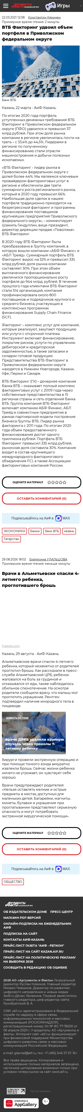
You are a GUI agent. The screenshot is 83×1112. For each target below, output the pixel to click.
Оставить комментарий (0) (41, 498)
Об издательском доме (25, 912)
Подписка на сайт (20, 934)
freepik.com (11, 646)
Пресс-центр (61, 912)
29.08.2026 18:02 (14, 559)
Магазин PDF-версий (22, 918)
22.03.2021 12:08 (13, 17)
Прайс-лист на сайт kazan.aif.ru (33, 951)
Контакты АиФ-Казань (23, 940)
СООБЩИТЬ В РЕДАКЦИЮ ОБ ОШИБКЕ (35, 967)
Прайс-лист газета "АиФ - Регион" (33, 946)
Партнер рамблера (40, 1091)
